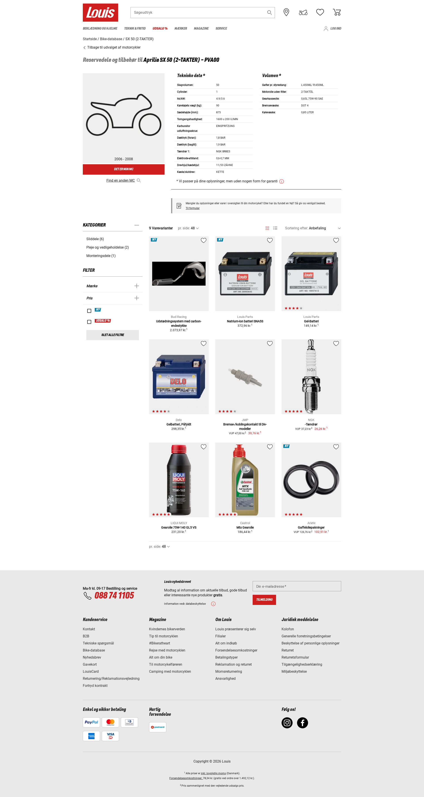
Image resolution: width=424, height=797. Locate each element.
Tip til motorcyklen (163, 636)
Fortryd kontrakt (95, 686)
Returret (288, 650)
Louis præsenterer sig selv (235, 629)
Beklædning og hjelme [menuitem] (100, 28)
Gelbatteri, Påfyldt (179, 424)
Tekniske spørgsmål (98, 643)
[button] (269, 12)
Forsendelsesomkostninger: (186, 778)
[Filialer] (286, 12)
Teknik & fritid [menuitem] (135, 28)
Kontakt (89, 629)
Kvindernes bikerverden (167, 629)
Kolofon (288, 629)
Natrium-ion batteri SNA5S (245, 321)
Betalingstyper (226, 657)
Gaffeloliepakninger (311, 527)
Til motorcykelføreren (165, 664)
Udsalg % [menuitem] (160, 28)
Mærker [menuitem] (180, 28)
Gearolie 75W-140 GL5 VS (178, 527)
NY (98, 310)
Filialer (220, 636)
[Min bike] (303, 12)
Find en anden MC (120, 180)
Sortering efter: (296, 228)
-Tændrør (311, 424)
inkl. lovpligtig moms (213, 773)
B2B (86, 636)
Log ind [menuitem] (335, 28)
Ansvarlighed (225, 678)
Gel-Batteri (311, 321)
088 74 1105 (114, 596)
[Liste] (275, 228)
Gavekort (90, 664)
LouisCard (91, 671)
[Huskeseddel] (320, 12)
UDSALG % (103, 321)
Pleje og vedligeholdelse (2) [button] (107, 247)
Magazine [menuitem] (201, 28)
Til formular (193, 208)
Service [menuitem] (221, 28)
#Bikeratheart (159, 643)
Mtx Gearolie (245, 527)
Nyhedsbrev (92, 657)
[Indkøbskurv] (336, 12)
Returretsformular (295, 657)
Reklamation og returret (233, 664)
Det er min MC (123, 169)
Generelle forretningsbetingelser (306, 636)
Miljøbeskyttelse (294, 671)
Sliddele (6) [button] (95, 239)
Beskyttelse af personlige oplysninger (310, 643)
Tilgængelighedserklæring (302, 664)
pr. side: (184, 228)
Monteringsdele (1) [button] (101, 256)
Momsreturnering (228, 671)
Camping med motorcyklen (170, 671)
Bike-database (94, 650)
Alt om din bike (160, 657)
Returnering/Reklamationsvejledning (111, 678)
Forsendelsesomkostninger (236, 650)
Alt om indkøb (226, 643)
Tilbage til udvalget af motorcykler (113, 47)
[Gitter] (267, 227)
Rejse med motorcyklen (167, 650)
